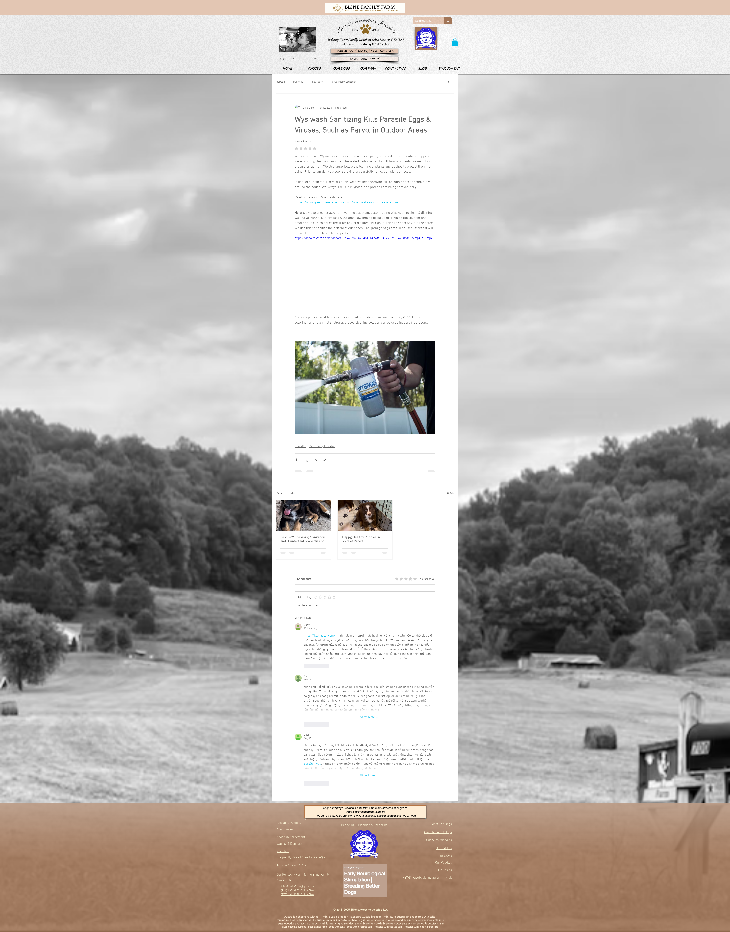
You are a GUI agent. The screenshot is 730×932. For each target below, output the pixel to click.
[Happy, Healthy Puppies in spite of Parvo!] (365, 515)
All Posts (281, 81)
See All (450, 493)
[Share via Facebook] (296, 460)
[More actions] (433, 108)
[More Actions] (433, 627)
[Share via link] (324, 460)
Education (317, 81)
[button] (455, 42)
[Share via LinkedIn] (315, 460)
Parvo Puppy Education (343, 81)
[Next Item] (313, 39)
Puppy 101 (299, 81)
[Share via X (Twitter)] (306, 460)
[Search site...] (448, 20)
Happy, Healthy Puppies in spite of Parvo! (361, 539)
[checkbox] (282, 59)
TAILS (398, 40)
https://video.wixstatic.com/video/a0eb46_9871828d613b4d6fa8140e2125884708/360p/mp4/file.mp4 (364, 238)
